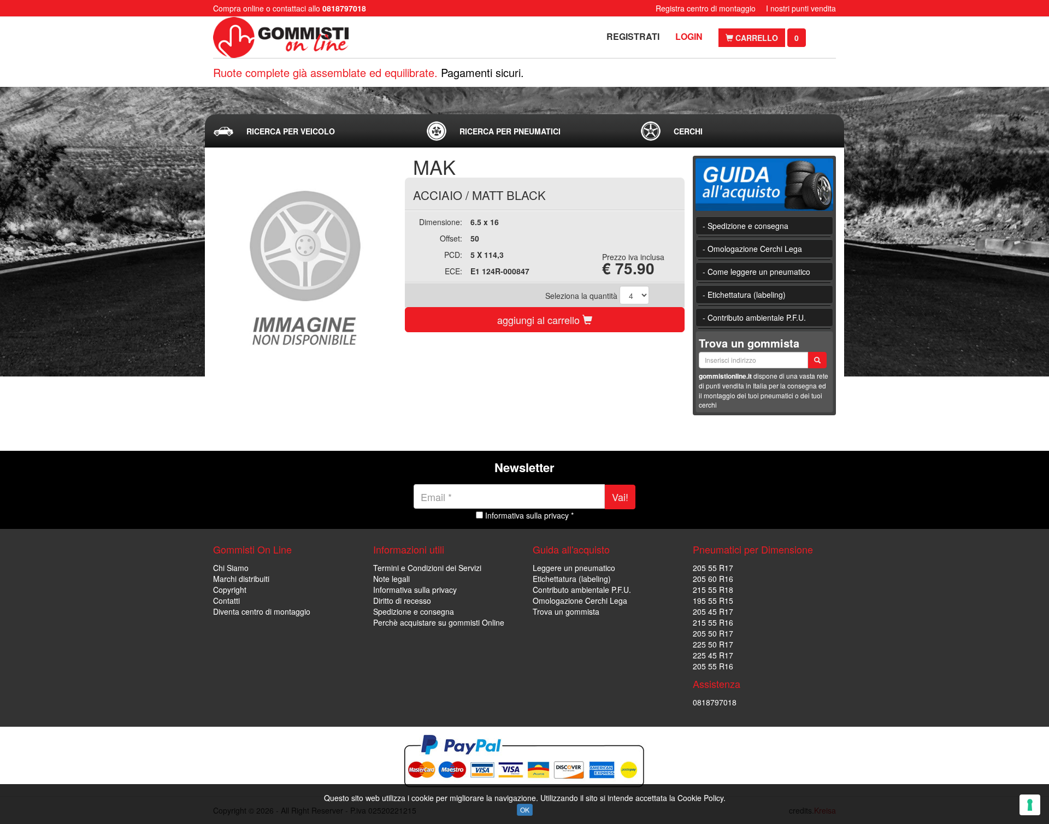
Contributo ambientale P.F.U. (582, 589)
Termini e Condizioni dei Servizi (427, 567)
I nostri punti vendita (801, 8)
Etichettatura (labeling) (572, 578)
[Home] (282, 37)
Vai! (620, 497)
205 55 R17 (713, 567)
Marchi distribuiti (241, 578)
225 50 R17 (713, 644)
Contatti (226, 600)
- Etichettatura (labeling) (744, 294)
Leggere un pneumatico (574, 567)
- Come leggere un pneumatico (756, 271)
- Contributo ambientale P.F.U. (754, 317)
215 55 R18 (713, 589)
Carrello (755, 37)
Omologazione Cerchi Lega (580, 600)
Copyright (229, 589)
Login (689, 36)
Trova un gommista (566, 611)
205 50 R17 (713, 633)
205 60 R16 (713, 578)
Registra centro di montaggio (706, 8)
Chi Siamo (231, 567)
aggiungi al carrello (539, 320)
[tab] (311, 131)
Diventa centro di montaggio (261, 611)
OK (524, 809)
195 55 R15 (713, 600)
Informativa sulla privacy (415, 589)
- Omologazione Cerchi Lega (752, 248)
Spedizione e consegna (413, 611)
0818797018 (714, 702)
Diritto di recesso (402, 600)
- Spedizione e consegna (745, 225)
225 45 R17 (713, 655)
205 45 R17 (713, 611)
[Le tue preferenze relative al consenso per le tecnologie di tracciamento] (1029, 804)
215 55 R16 (713, 622)
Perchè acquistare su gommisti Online (438, 622)
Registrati (632, 36)
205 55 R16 (713, 666)
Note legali (391, 578)
